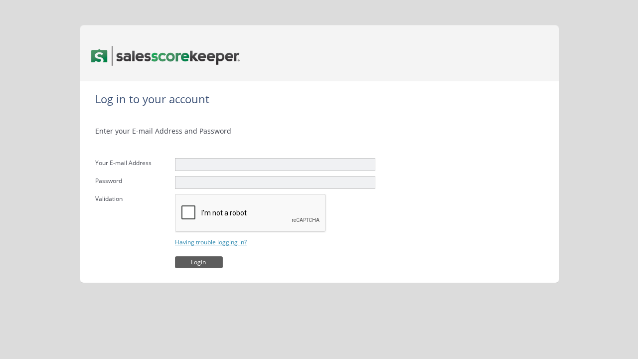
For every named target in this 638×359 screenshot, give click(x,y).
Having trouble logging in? (211, 242)
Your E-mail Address (123, 163)
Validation (109, 198)
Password (108, 181)
